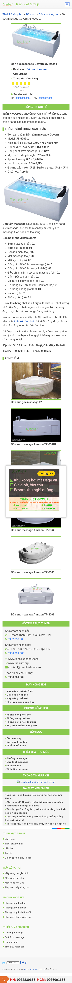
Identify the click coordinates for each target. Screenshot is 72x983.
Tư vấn (8, 853)
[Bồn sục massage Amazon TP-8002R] (36, 425)
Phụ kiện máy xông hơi (20, 702)
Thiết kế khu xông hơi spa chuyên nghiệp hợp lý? (36, 823)
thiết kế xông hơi (24, 321)
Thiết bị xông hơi (14, 843)
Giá (15, 73)
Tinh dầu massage (17, 769)
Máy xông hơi (36, 684)
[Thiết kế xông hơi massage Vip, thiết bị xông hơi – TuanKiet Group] (8, 4)
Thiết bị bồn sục (16, 745)
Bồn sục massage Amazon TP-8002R (33, 444)
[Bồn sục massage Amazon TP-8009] (36, 595)
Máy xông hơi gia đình (20, 691)
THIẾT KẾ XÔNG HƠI (33, 969)
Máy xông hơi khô (17, 694)
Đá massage (14, 765)
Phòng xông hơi (36, 708)
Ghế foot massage (17, 762)
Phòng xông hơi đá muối (21, 721)
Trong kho (19, 78)
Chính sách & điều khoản (18, 857)
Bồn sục (31, 14)
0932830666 (22, 98)
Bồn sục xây (14, 738)
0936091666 (45, 98)
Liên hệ (9, 848)
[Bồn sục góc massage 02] (36, 381)
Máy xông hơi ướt (17, 698)
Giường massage (17, 758)
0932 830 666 (16, 639)
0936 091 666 (16, 653)
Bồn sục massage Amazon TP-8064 (32, 530)
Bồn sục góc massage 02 (26, 402)
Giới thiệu (10, 839)
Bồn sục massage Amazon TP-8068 (32, 572)
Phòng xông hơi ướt (19, 718)
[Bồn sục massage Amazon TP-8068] (36, 553)
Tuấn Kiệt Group (27, 4)
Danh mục (19, 69)
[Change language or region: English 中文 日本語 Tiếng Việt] (13, 963)
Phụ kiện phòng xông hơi (22, 725)
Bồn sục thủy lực (49, 14)
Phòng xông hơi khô (19, 714)
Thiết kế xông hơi (13, 14)
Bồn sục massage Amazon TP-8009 (32, 614)
